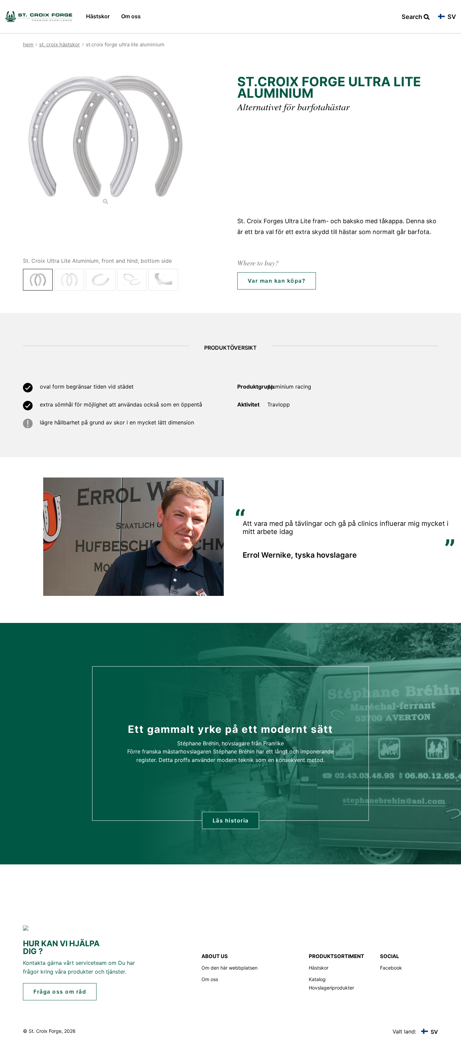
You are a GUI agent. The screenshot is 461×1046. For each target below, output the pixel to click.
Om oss (131, 16)
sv (451, 17)
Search (413, 17)
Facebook (391, 968)
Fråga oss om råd (59, 991)
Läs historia (231, 820)
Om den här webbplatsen (229, 968)
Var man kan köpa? (277, 280)
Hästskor (98, 16)
